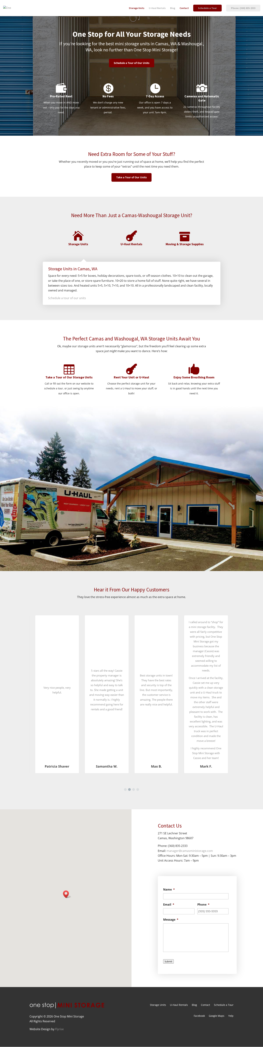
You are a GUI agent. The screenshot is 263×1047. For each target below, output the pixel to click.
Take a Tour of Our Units (131, 177)
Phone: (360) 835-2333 (243, 8)
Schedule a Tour (207, 8)
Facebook (199, 1016)
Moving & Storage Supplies (185, 244)
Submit (168, 961)
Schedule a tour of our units (67, 298)
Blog (172, 8)
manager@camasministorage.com (190, 851)
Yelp (230, 1016)
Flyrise (59, 1029)
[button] (125, 789)
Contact (184, 8)
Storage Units (136, 8)
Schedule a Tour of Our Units (131, 63)
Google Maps (216, 1016)
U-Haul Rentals (157, 8)
